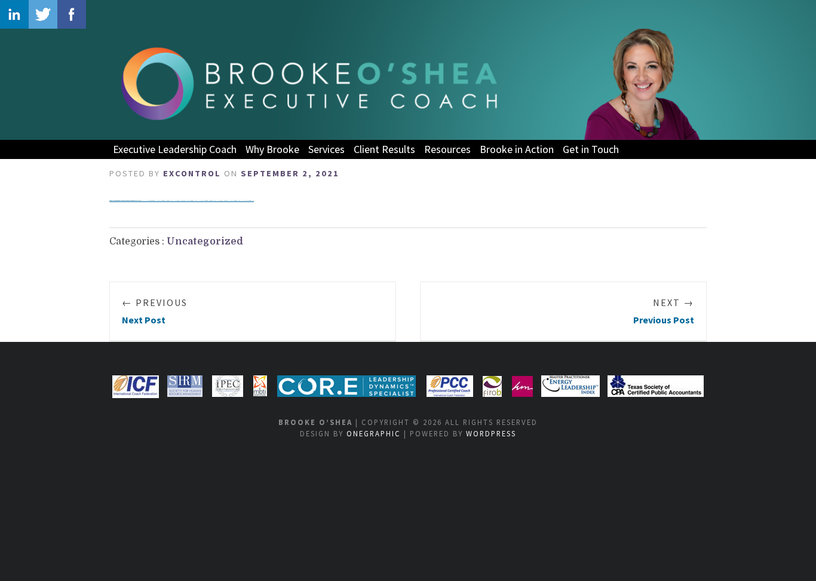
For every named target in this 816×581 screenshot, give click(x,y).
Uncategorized (205, 241)
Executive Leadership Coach (175, 149)
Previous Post (663, 311)
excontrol (192, 173)
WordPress (491, 433)
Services (326, 149)
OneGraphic (373, 433)
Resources (447, 149)
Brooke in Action (517, 149)
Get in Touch (591, 149)
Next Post (155, 311)
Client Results (384, 149)
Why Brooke (272, 149)
